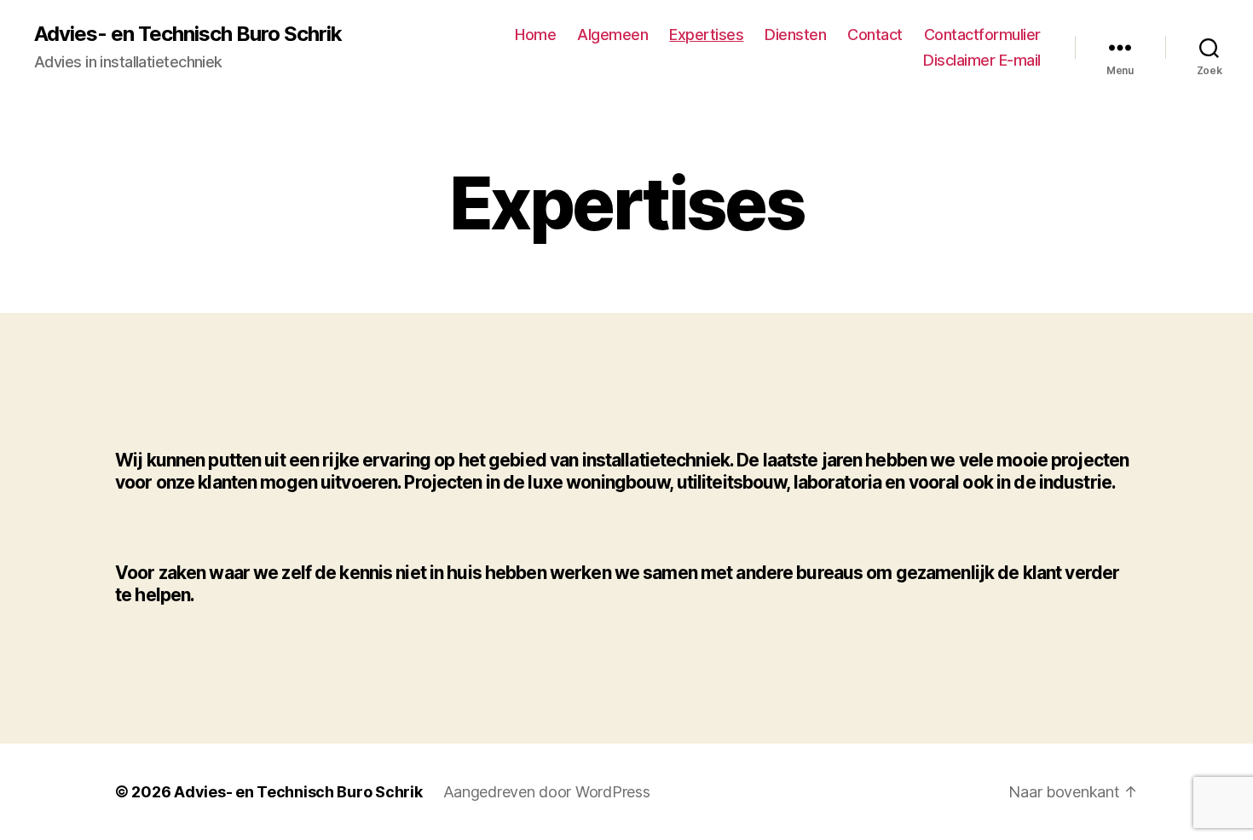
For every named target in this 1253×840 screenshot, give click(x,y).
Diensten (795, 34)
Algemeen (612, 34)
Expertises (706, 34)
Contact (875, 34)
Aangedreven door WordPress (546, 792)
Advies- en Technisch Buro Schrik (188, 34)
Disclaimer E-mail (982, 60)
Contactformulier (982, 34)
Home (535, 34)
